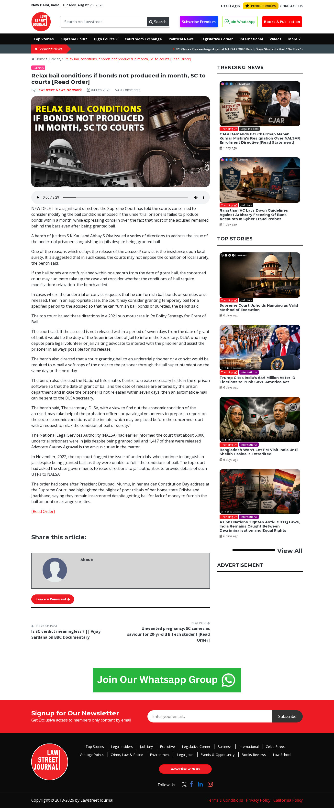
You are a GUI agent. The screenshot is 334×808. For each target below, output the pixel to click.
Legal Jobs (185, 754)
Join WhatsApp (242, 21)
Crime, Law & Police (127, 754)
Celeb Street (275, 746)
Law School (282, 754)
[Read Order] (43, 511)
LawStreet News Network (59, 89)
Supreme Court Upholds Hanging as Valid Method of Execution (259, 307)
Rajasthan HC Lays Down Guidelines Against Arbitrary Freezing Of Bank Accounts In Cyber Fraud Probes (254, 214)
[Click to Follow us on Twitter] (182, 784)
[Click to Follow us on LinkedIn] (200, 784)
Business (224, 746)
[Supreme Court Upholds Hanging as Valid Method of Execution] (260, 275)
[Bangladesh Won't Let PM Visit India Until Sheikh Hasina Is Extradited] (260, 419)
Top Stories (95, 746)
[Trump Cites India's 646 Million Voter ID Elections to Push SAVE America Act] (260, 347)
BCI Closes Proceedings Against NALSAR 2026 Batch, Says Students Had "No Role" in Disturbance (227, 49)
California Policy (288, 800)
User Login (230, 6)
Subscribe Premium (199, 21)
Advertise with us (185, 769)
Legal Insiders (122, 746)
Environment (160, 754)
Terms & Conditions (225, 800)
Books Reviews (254, 754)
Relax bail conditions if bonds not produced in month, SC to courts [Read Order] (128, 59)
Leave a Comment (51, 599)
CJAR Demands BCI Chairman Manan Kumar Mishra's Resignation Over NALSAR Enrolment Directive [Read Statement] (260, 138)
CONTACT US (291, 6)
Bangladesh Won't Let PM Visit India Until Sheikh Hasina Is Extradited (259, 452)
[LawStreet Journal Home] (41, 21)
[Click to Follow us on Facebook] (191, 784)
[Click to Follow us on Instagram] (210, 784)
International (249, 746)
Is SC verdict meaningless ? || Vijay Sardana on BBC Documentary (65, 634)
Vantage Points (92, 754)
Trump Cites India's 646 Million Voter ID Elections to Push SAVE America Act (257, 380)
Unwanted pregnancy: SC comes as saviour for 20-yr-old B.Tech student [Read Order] (168, 634)
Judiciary (54, 59)
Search (160, 21)
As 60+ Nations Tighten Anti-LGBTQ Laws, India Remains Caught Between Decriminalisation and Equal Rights (260, 526)
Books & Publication (282, 21)
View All (290, 550)
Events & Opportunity (217, 754)
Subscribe (287, 716)
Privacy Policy (258, 800)
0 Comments (129, 89)
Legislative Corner (196, 746)
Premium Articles (263, 5)
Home (39, 59)
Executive (167, 746)
